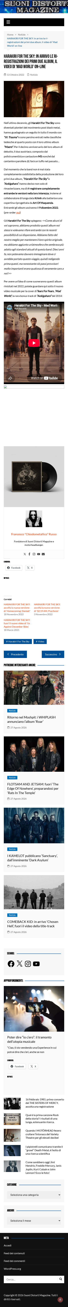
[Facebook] (29, 554)
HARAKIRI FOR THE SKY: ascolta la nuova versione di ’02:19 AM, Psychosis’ (47, 607)
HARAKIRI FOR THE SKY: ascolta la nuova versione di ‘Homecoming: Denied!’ (17, 607)
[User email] (43, 554)
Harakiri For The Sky (18, 641)
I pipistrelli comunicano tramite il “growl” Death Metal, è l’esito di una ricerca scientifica (44, 1150)
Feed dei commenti (14, 1260)
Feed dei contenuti (14, 1253)
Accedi (7, 1245)
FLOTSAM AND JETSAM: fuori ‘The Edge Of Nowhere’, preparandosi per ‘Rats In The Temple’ (33, 788)
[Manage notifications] (60, 1299)
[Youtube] (38, 554)
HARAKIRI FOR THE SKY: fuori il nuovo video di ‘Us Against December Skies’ (17, 623)
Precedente (17, 654)
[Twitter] (24, 554)
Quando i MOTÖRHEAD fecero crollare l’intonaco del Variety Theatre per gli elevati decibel (43, 1134)
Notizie (34, 74)
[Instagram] (34, 554)
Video (41, 641)
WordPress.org (12, 1268)
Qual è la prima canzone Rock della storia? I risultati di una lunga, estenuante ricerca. (42, 1118)
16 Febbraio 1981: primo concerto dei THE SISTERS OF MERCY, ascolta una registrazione (45, 1103)
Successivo (51, 654)
